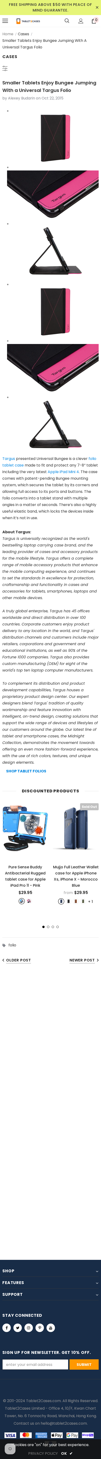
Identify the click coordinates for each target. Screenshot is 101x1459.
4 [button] (57, 927)
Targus (8, 458)
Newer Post (82, 960)
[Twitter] (17, 1328)
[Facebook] (6, 1328)
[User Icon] (80, 21)
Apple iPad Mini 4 (63, 471)
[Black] (68, 901)
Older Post (18, 960)
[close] (97, 7)
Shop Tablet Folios (26, 771)
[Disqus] (50, 1041)
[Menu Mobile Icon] (5, 21)
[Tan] (75, 901)
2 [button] (48, 927)
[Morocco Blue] (61, 901)
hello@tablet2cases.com (64, 1423)
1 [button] (43, 927)
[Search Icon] (67, 21)
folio (12, 945)
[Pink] (29, 901)
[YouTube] (51, 1328)
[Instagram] (28, 1328)
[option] (25, 853)
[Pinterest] (39, 1328)
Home (7, 34)
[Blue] (21, 901)
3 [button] (53, 927)
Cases (23, 34)
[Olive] (83, 901)
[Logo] (28, 21)
